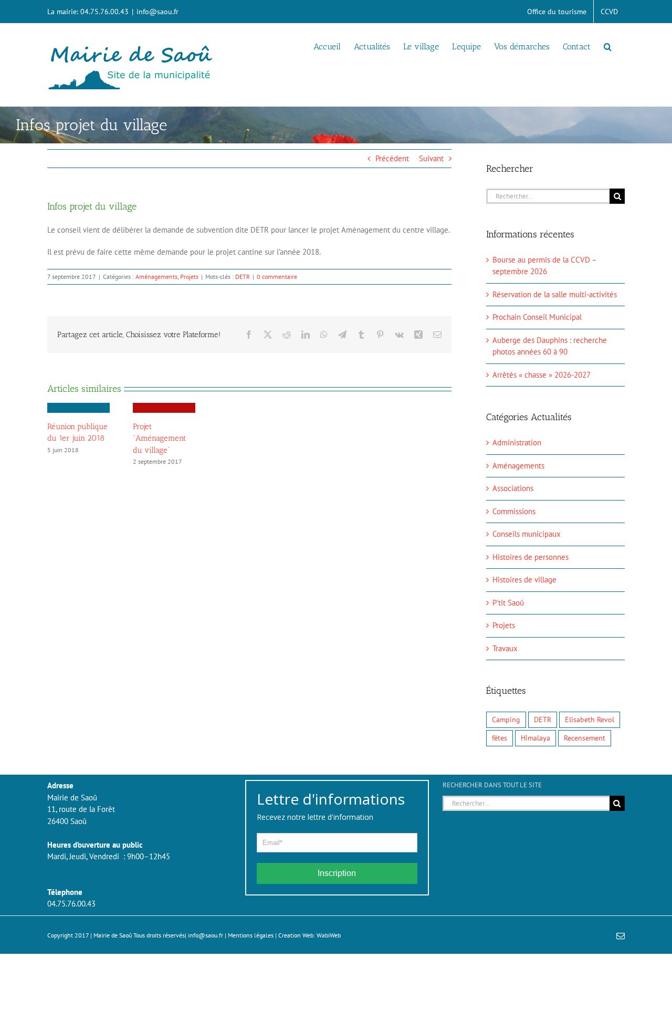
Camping (506, 719)
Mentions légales (251, 935)
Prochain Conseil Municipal (537, 317)
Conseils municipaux (526, 534)
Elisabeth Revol (589, 719)
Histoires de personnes (530, 557)
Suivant (431, 158)
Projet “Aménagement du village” (159, 438)
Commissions (514, 511)
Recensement (584, 738)
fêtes (499, 738)
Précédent (392, 158)
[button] (608, 46)
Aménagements (156, 276)
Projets (189, 276)
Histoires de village (524, 580)
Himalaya (535, 738)
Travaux (505, 648)
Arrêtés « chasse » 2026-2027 (541, 375)
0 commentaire (277, 276)
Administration (516, 442)
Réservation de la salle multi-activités (554, 294)
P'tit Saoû (508, 603)
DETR (242, 276)
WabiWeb (329, 935)
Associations (512, 488)
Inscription (337, 873)
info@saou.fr (157, 11)
